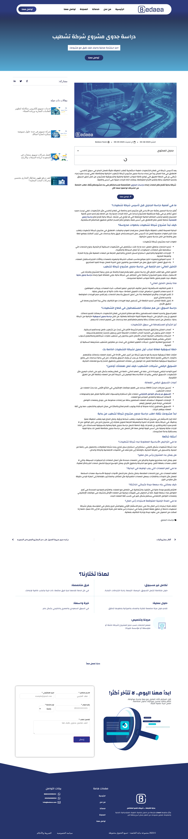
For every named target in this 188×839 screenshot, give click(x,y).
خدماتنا (95, 9)
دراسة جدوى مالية (84, 275)
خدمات (158, 812)
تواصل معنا (70, 9)
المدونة (84, 9)
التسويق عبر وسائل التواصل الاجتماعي (155, 394)
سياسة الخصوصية (65, 833)
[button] (78, 151)
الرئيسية (119, 9)
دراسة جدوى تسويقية (102, 316)
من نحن (107, 9)
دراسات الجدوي (167, 520)
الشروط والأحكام (44, 833)
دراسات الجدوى (137, 185)
